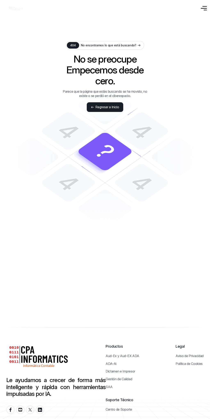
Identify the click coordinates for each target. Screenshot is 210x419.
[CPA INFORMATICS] (16, 8)
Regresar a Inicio (107, 107)
